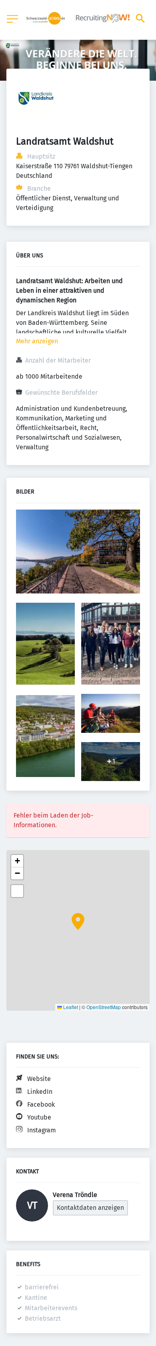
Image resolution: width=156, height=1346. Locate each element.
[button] (78, 921)
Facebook (41, 1104)
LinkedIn (39, 1091)
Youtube (39, 1117)
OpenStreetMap (103, 1006)
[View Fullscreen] (17, 891)
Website (39, 1079)
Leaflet (70, 1006)
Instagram (41, 1130)
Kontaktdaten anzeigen (90, 1207)
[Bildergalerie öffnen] (78, 553)
